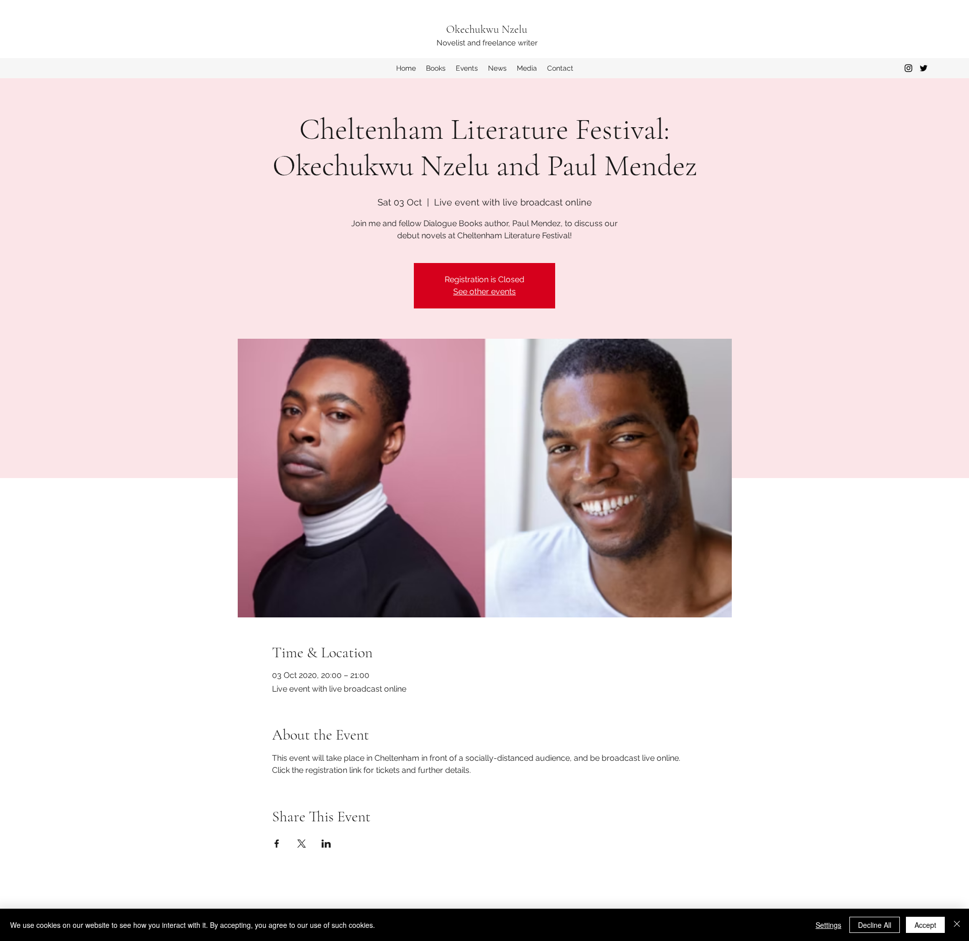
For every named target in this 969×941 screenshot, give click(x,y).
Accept (925, 925)
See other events (484, 291)
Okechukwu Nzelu (486, 29)
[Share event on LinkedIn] (326, 844)
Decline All (874, 925)
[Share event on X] (301, 844)
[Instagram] (908, 68)
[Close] (957, 925)
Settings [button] (828, 925)
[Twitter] (924, 68)
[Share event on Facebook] (277, 844)
